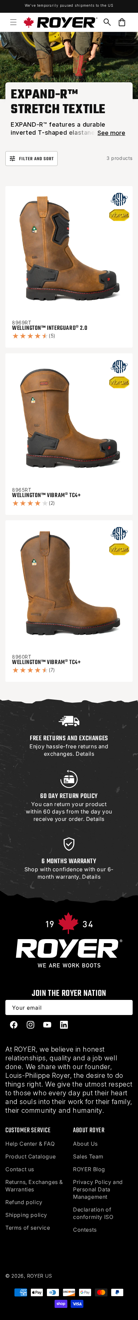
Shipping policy (26, 1215)
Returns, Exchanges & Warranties (34, 1186)
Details (85, 753)
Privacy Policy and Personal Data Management (98, 1189)
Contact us (19, 1169)
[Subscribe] (125, 1007)
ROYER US (39, 1276)
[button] (13, 22)
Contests (85, 1229)
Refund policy (24, 1202)
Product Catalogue (30, 1156)
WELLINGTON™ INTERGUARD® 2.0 (49, 328)
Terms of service (27, 1227)
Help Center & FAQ (30, 1143)
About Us (85, 1143)
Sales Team (88, 1156)
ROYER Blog (89, 1169)
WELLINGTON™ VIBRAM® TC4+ (46, 495)
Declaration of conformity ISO (93, 1213)
